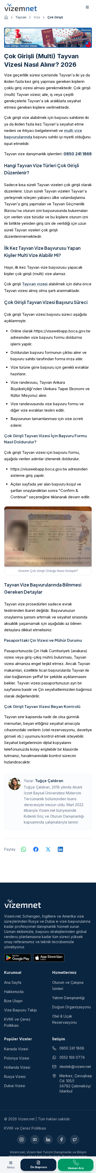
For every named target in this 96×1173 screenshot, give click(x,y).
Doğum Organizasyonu (71, 1007)
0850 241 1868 (77, 153)
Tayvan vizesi (35, 283)
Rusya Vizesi (15, 1076)
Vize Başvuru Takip (20, 1010)
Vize (37, 17)
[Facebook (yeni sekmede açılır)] (61, 1139)
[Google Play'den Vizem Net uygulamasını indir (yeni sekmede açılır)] (17, 958)
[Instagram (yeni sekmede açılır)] (21, 1139)
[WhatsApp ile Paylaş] (23, 849)
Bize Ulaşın (13, 1001)
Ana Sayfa (12, 982)
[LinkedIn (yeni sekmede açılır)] (48, 1139)
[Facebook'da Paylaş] (35, 849)
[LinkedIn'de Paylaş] (60, 849)
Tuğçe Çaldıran (49, 781)
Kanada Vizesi (16, 1049)
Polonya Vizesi (16, 1058)
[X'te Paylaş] (48, 849)
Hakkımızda (14, 991)
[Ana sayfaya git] (6, 17)
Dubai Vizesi (14, 1086)
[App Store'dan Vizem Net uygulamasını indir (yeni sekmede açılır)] (48, 958)
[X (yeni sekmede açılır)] (74, 1139)
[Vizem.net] (22, 903)
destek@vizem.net (75, 1066)
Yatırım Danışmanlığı (68, 998)
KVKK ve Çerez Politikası (25, 1128)
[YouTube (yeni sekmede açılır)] (34, 1139)
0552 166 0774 (72, 1057)
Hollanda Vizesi (17, 1067)
